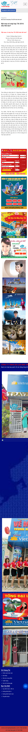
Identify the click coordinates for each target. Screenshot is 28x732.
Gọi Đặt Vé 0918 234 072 (8, 10)
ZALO (25, 686)
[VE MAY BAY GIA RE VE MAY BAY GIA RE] (5, 4)
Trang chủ (3, 17)
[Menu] (25, 4)
